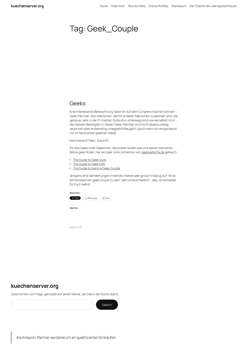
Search (107, 305)
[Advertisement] (124, 73)
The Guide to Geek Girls (89, 164)
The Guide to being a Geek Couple (96, 168)
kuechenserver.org (27, 5)
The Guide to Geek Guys (89, 160)
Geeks (78, 103)
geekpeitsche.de (152, 152)
